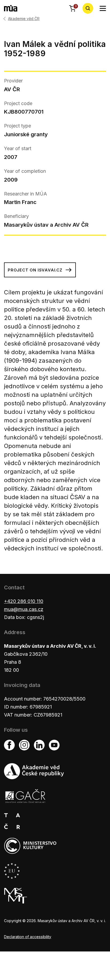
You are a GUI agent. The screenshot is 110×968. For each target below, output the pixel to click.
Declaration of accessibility (27, 936)
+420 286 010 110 (23, 601)
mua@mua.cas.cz (23, 609)
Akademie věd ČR (24, 19)
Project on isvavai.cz (35, 270)
